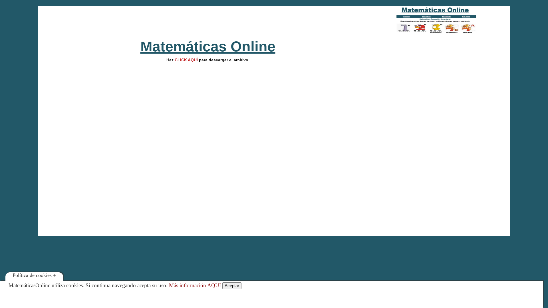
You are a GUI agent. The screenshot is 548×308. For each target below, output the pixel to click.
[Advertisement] (208, 20)
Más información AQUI (195, 285)
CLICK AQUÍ (186, 60)
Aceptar (232, 285)
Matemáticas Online (207, 46)
